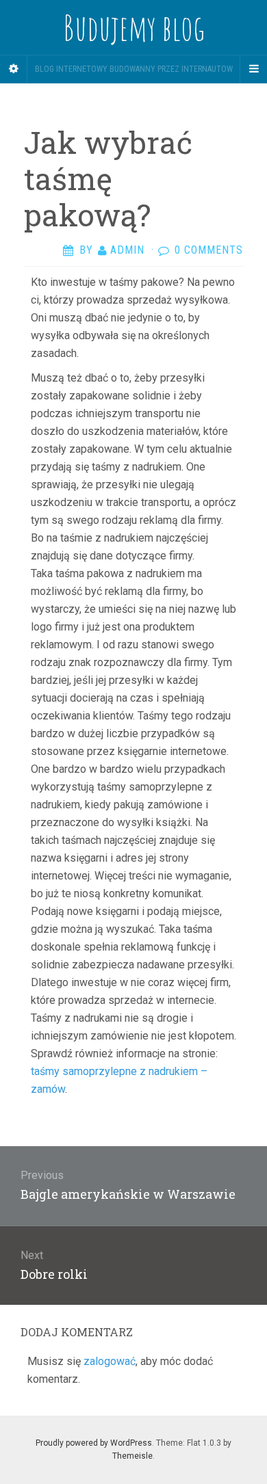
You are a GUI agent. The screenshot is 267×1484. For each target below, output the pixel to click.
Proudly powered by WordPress (94, 1443)
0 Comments (209, 249)
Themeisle (132, 1456)
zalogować (110, 1361)
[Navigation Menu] (253, 69)
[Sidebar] (13, 69)
